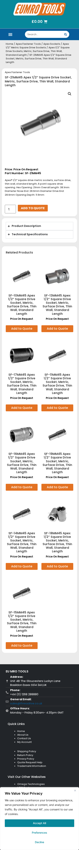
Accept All (39, 823)
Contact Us (24, 738)
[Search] (65, 34)
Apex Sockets (51, 43)
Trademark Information (31, 766)
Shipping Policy (26, 751)
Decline (39, 842)
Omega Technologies (31, 784)
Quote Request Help (29, 762)
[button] (10, 34)
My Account (24, 742)
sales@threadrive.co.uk (26, 703)
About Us (22, 734)
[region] (39, 818)
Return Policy (25, 755)
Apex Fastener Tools (28, 43)
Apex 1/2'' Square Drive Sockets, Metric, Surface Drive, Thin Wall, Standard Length (38, 51)
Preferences (39, 832)
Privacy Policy (25, 758)
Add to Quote (33, 208)
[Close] (75, 790)
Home (9, 43)
